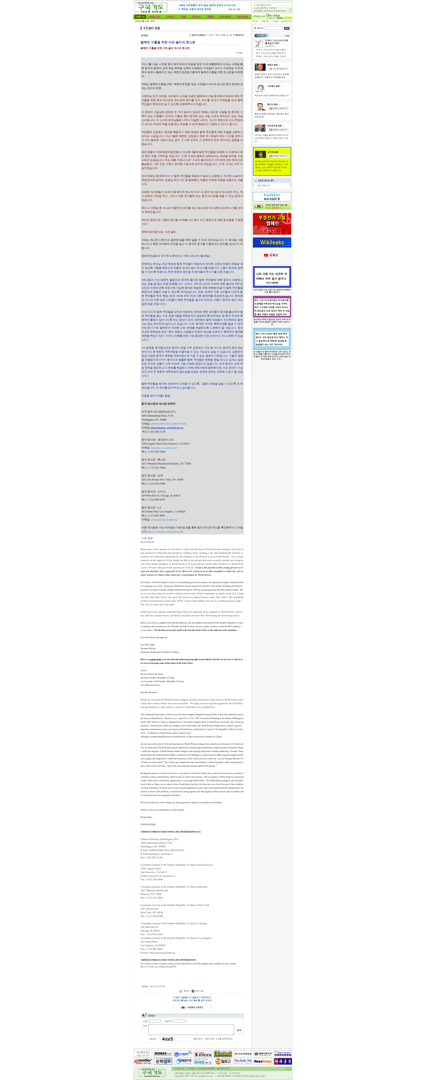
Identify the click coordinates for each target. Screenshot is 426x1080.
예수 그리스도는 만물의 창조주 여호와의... (274, 53)
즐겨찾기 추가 (223, 1068)
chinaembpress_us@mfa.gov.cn (160, 854)
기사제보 (191, 1068)
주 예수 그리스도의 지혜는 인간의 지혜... (274, 56)
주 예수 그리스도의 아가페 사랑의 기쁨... (274, 50)
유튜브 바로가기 (280, 108)
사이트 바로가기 (280, 69)
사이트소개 (179, 1068)
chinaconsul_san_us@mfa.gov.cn (162, 876)
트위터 (186, 991)
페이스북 (199, 991)
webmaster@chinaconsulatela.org (162, 953)
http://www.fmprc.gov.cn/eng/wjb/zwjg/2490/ (158, 966)
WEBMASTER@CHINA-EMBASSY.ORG (166, 850)
